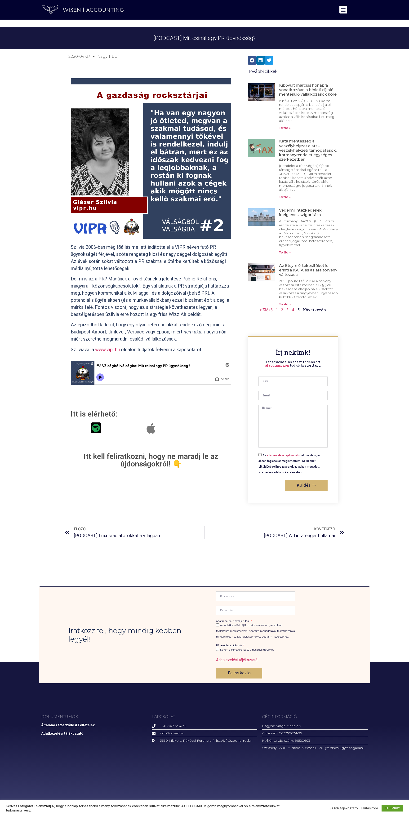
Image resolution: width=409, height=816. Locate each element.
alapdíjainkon (277, 365)
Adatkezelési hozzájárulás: (233, 621)
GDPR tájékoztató (344, 808)
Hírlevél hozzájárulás (229, 645)
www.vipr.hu (107, 349)
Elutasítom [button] (369, 808)
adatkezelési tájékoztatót (284, 455)
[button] (343, 9)
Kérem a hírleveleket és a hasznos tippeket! (247, 650)
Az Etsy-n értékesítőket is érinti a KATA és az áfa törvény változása (308, 270)
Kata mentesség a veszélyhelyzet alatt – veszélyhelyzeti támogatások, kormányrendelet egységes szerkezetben (308, 150)
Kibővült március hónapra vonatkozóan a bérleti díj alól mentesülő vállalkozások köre (308, 90)
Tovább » (285, 128)
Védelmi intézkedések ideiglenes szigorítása (300, 212)
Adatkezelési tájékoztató (237, 660)
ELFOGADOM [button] (392, 808)
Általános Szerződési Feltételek (68, 725)
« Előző (266, 309)
